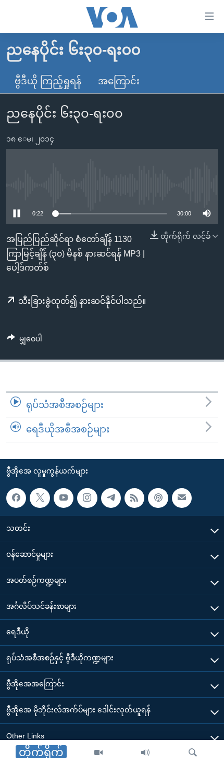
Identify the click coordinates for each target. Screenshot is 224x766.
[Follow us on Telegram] (111, 498)
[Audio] (145, 753)
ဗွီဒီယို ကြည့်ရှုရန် (48, 81)
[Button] (24, 340)
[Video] (98, 753)
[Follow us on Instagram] (87, 498)
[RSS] (134, 498)
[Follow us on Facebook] (16, 498)
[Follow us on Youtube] (63, 498)
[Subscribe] (182, 498)
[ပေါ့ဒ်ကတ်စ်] (158, 498)
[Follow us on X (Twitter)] (39, 498)
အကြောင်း (119, 81)
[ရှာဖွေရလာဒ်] (192, 753)
